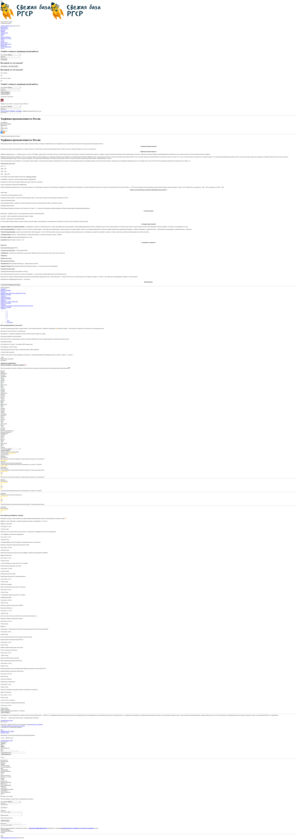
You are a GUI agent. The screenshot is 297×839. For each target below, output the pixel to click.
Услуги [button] (22, 837)
